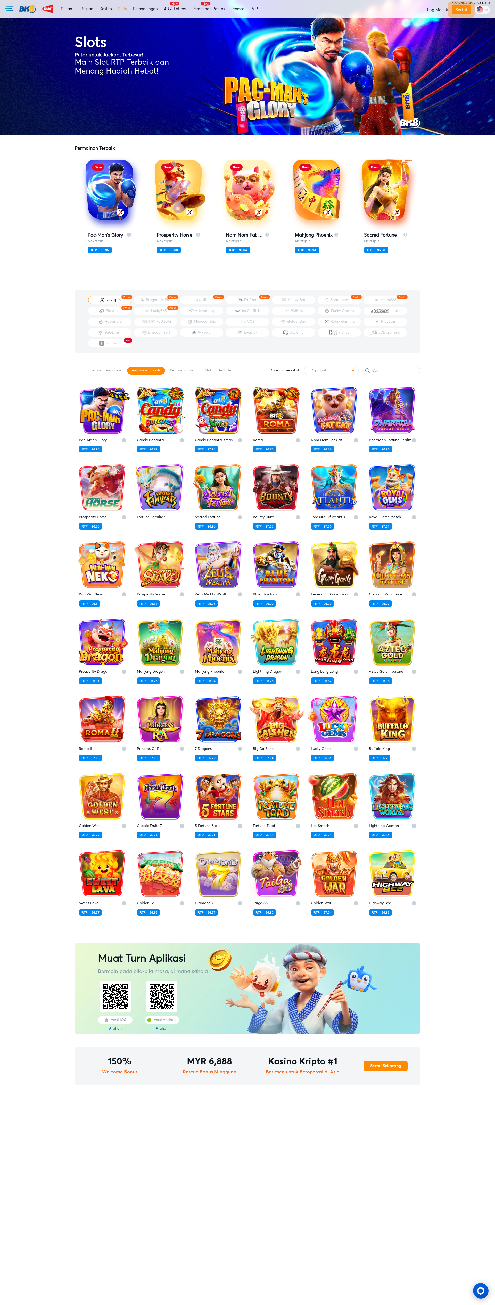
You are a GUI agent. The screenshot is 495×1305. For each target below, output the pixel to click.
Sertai (461, 10)
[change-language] (482, 10)
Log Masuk (437, 10)
